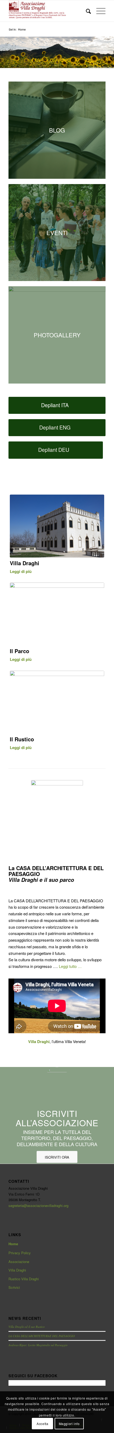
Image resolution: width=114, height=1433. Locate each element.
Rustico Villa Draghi (23, 1278)
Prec (4, 47)
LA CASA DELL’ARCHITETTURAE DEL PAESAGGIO (41, 1336)
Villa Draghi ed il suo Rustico (26, 1327)
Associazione (18, 1261)
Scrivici (14, 1287)
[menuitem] (86, 11)
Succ (109, 47)
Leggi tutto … (70, 966)
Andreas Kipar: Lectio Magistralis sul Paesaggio (38, 1345)
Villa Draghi (17, 1270)
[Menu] (98, 11)
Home (13, 1243)
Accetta (42, 1423)
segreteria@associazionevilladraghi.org (38, 1205)
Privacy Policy (19, 1252)
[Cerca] (86, 11)
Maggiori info (69, 1423)
